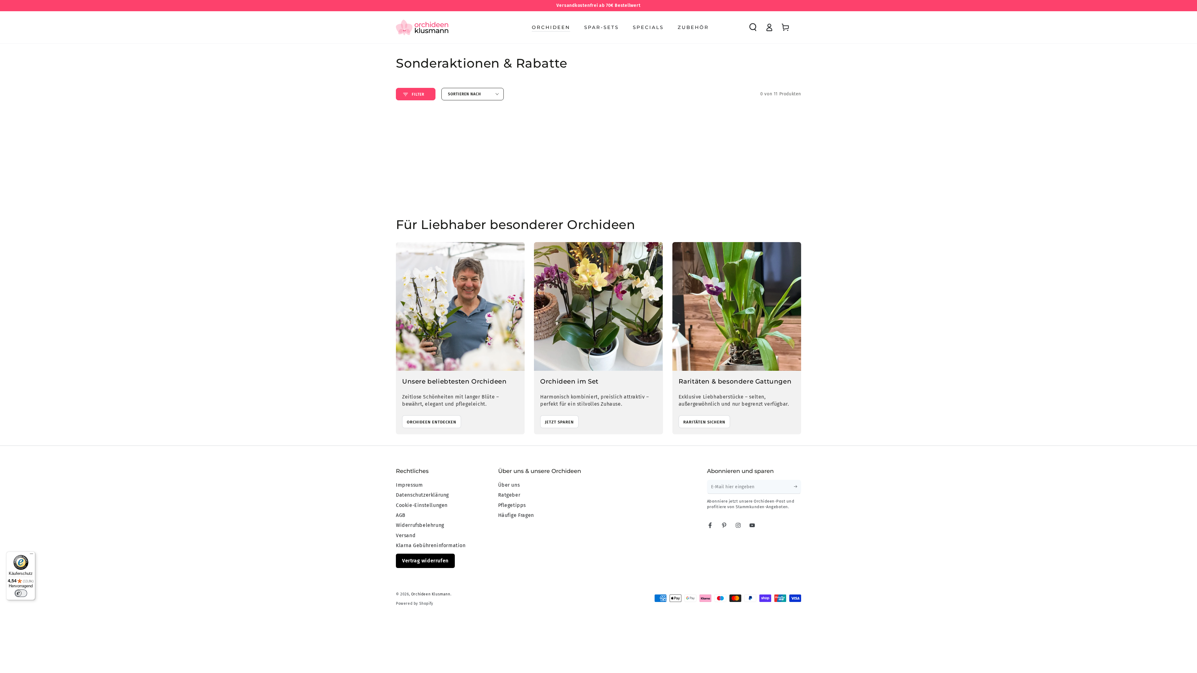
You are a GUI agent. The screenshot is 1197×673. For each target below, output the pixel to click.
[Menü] (31, 555)
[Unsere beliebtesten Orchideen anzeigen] (460, 306)
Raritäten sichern (704, 422)
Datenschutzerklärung (422, 495)
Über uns (509, 485)
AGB (401, 515)
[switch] (21, 593)
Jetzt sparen (559, 422)
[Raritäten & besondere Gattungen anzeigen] (736, 306)
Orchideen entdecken (431, 422)
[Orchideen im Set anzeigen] (598, 306)
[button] (753, 27)
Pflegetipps (512, 505)
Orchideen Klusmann (430, 594)
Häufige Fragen (516, 515)
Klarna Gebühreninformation (431, 545)
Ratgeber (509, 495)
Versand (406, 535)
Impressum (409, 485)
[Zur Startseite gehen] (422, 27)
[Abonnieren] (797, 487)
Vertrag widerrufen (425, 561)
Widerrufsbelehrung (420, 525)
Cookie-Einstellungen (422, 505)
